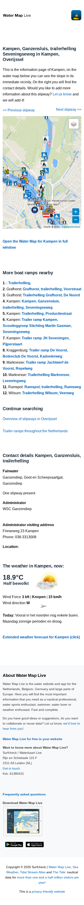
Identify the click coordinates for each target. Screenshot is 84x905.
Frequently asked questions (24, 794)
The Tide (59, 872)
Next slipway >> (68, 109)
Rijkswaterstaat (71, 226)
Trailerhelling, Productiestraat (47, 313)
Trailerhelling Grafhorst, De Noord (51, 295)
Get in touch (11, 768)
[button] (47, 206)
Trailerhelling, (19, 283)
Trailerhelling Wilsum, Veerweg (48, 393)
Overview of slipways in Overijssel (30, 419)
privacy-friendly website (48, 891)
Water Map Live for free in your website (32, 739)
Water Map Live (60, 867)
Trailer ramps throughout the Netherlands (35, 431)
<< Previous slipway (19, 110)
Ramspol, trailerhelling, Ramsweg (52, 387)
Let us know (62, 94)
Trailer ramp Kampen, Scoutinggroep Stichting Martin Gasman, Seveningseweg (37, 326)
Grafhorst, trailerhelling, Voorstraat (52, 289)
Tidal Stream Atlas (32, 872)
